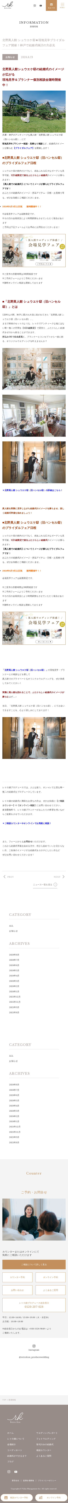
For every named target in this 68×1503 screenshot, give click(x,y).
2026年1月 (14, 991)
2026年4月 (14, 975)
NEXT (57, 877)
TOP (4, 1400)
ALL (11, 925)
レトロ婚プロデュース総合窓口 (34, 1304)
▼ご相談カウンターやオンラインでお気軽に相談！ (27, 823)
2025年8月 (14, 1012)
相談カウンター (43, 1450)
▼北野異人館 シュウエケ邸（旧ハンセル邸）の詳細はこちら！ (32, 490)
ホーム (10, 1432)
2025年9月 (14, 1007)
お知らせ (13, 931)
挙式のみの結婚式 (44, 1444)
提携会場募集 (28, 1480)
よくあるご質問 (50, 1290)
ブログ (10, 1461)
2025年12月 (15, 996)
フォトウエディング (46, 1438)
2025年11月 (15, 1001)
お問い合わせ (17, 1290)
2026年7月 (14, 959)
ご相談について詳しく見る (34, 1264)
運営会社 (15, 1480)
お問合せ (28, 841)
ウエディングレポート (47, 1432)
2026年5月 (14, 970)
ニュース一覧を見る (42, 884)
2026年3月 (14, 981)
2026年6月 (14, 965)
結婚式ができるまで (17, 1455)
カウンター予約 (17, 1277)
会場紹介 (11, 1444)
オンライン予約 (50, 1277)
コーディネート (14, 1450)
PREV (10, 877)
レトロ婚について (15, 1438)
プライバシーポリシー (47, 1480)
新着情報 (12, 1400)
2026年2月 (14, 986)
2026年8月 (14, 954)
